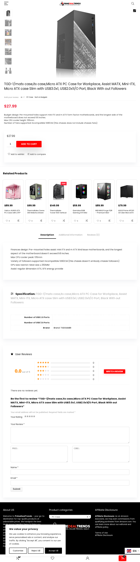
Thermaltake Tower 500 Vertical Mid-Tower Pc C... (58, 212)
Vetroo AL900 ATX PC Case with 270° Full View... (12, 212)
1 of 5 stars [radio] (25, 416)
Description (47, 234)
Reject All (36, 550)
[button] (134, 10)
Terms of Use (101, 532)
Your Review (17, 424)
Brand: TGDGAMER (62, 327)
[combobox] (70, 517)
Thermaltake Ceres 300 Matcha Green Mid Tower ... (35, 212)
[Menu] (6, 3)
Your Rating (16, 417)
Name (14, 467)
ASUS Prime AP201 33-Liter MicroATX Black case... (126, 212)
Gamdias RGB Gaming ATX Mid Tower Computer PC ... (80, 213)
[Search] (132, 3)
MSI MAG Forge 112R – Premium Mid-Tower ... (103, 212)
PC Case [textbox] (69, 517)
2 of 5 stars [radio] (26, 416)
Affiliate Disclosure (104, 535)
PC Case (29, 97)
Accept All (53, 550)
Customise (18, 550)
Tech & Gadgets (40, 97)
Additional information (70, 234)
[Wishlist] (52, 558)
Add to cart (29, 144)
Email (14, 478)
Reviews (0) (93, 234)
